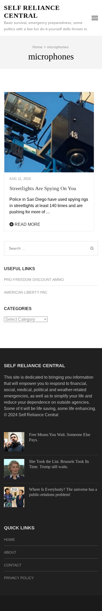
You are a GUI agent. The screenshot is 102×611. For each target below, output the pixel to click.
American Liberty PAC (25, 292)
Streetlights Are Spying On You (42, 188)
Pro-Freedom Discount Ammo (34, 279)
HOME (9, 539)
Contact (12, 565)
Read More (27, 224)
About (10, 552)
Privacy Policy (19, 578)
